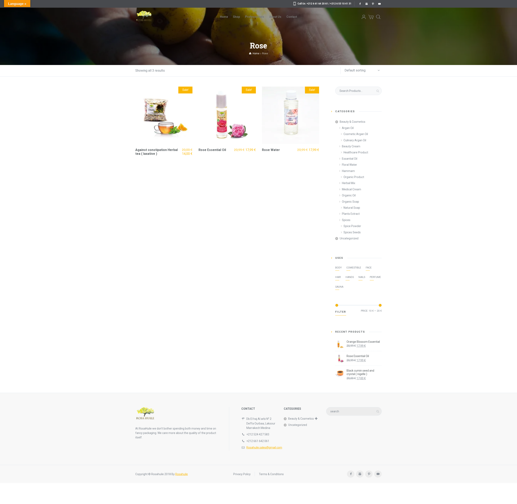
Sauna (339, 286)
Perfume (375, 277)
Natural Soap (352, 207)
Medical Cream (351, 189)
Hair (338, 277)
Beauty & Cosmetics (352, 121)
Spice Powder (352, 226)
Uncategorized (349, 238)
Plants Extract (351, 213)
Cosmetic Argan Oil (356, 134)
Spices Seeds (352, 232)
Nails (361, 277)
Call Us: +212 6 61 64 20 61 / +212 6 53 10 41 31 (324, 3)
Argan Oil (348, 128)
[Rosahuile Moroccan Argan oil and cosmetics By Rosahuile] (143, 17)
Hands (350, 277)
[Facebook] (359, 3)
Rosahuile (181, 474)
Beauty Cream (351, 146)
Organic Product (354, 177)
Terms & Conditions (271, 474)
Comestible (353, 267)
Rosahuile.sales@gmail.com (264, 447)
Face (369, 267)
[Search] (378, 17)
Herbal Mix (348, 183)
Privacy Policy (242, 474)
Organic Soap (350, 201)
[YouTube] (379, 3)
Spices (346, 220)
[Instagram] (366, 3)
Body (338, 267)
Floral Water (349, 164)
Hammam (348, 171)
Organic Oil (349, 195)
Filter (340, 311)
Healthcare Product (356, 152)
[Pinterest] (372, 3)
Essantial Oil (349, 158)
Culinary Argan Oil (355, 140)
